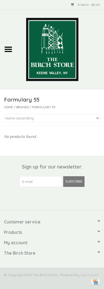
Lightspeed (89, 275)
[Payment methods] (94, 282)
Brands (22, 107)
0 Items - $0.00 (88, 5)
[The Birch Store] (60, 49)
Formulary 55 (43, 107)
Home (8, 107)
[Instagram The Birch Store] (57, 198)
